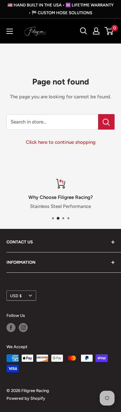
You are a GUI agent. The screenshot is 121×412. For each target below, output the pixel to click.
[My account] (96, 30)
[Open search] (83, 30)
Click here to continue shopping (61, 142)
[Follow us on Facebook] (10, 327)
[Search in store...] (106, 122)
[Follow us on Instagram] (23, 327)
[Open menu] (9, 31)
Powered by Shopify (25, 398)
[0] (109, 31)
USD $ (16, 295)
